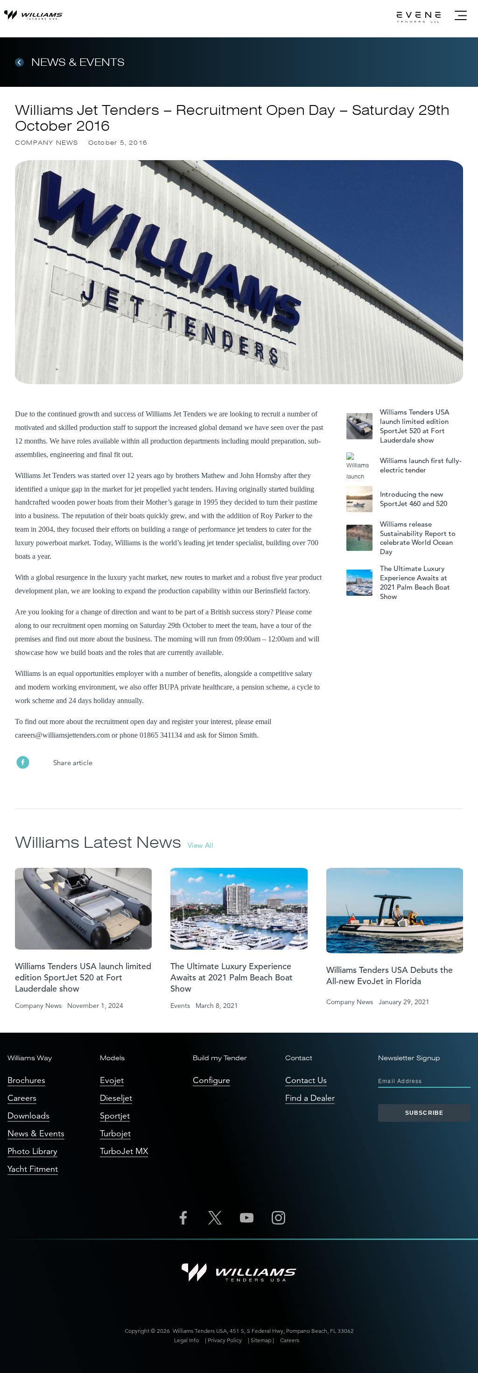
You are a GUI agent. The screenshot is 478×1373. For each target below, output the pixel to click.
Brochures (26, 1080)
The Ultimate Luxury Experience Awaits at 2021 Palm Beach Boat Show (415, 582)
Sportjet (115, 1116)
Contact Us (306, 1080)
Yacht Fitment (32, 1169)
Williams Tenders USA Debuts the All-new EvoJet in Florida (389, 975)
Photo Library (32, 1151)
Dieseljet (116, 1098)
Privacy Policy (225, 1340)
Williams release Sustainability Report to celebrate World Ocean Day (418, 538)
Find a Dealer (310, 1098)
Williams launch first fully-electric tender (421, 465)
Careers (21, 1098)
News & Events (78, 62)
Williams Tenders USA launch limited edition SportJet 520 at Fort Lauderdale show (415, 426)
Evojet (112, 1080)
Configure (211, 1080)
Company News (46, 142)
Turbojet (115, 1133)
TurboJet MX (124, 1151)
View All (200, 845)
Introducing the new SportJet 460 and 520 (413, 499)
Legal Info (186, 1340)
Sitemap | (262, 1340)
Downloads (28, 1116)
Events (180, 1005)
